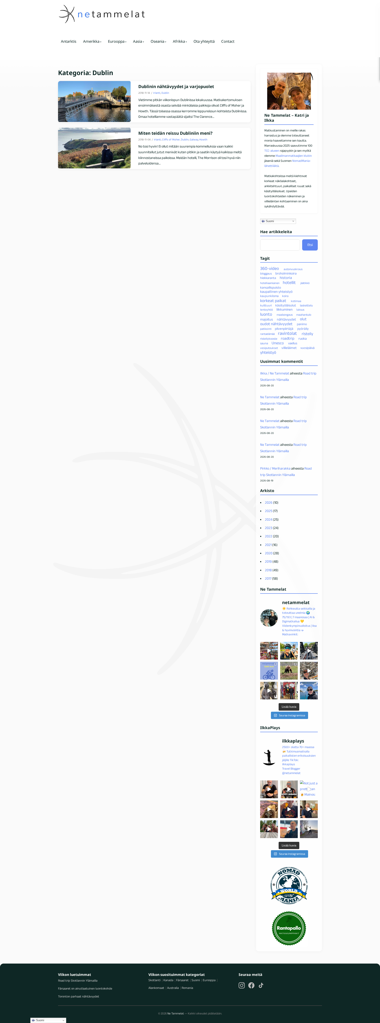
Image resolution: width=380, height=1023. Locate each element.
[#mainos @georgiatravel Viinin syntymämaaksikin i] (269, 829)
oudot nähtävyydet (276, 324)
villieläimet (289, 348)
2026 (268, 502)
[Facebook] (251, 985)
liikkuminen (284, 309)
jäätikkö (305, 283)
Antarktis (68, 41)
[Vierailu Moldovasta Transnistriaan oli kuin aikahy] (269, 691)
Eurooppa (116, 41)
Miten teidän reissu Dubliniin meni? (175, 133)
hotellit (289, 282)
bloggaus (266, 273)
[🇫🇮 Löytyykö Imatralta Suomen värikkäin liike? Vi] (269, 651)
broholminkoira (286, 273)
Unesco (278, 343)
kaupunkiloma (269, 296)
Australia (173, 988)
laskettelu (306, 305)
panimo (302, 324)
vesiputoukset (269, 348)
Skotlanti (154, 980)
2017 (268, 578)
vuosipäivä (307, 348)
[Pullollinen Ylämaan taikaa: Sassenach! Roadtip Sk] (269, 789)
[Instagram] (242, 985)
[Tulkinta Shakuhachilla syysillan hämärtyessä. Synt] (309, 829)
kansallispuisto (270, 287)
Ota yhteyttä (204, 41)
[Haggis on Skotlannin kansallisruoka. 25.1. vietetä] (269, 809)
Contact (227, 41)
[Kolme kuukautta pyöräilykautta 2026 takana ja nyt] (269, 671)
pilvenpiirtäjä (284, 328)
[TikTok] (261, 985)
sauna (264, 343)
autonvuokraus (293, 269)
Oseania (157, 41)
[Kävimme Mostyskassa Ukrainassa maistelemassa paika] (309, 809)
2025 (268, 511)
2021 (268, 545)
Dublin (165, 92)
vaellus (292, 343)
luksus (300, 309)
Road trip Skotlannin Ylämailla (77, 980)
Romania (187, 988)
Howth (203, 139)
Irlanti (156, 92)
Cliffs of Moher (171, 139)
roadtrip (287, 338)
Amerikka (91, 41)
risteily (307, 333)
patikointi (266, 328)
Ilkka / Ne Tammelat (274, 373)
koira (285, 296)
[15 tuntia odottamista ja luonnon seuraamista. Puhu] (289, 671)
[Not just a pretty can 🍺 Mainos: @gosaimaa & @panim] (309, 789)
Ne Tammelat (270, 397)
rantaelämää (267, 333)
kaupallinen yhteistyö (276, 291)
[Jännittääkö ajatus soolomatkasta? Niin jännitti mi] (309, 671)
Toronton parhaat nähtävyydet (78, 996)
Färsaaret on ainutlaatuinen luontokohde (85, 988)
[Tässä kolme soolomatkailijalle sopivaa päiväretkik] (309, 651)
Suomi (269, 221)
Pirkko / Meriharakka (275, 468)
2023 (268, 528)
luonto (266, 314)
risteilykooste (268, 338)
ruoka (302, 338)
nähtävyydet (286, 319)
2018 (268, 570)
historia (286, 278)
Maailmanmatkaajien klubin (294, 155)
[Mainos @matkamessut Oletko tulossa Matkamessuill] (289, 829)
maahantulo (303, 314)
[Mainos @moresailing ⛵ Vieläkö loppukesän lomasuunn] (309, 691)
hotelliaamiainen (270, 283)
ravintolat (287, 333)
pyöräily (303, 328)
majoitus (266, 319)
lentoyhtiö (266, 309)
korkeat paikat (273, 300)
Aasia (137, 41)
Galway (194, 139)
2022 (268, 536)
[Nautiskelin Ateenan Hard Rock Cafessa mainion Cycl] (289, 809)
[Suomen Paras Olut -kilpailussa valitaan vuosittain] (289, 789)
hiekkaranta (268, 278)
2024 (268, 519)
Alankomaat (156, 988)
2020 (268, 553)
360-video (269, 268)
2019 (268, 561)
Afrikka (179, 41)
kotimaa (296, 301)
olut (303, 319)
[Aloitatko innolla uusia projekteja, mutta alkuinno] (289, 651)
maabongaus (285, 314)
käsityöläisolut (285, 305)
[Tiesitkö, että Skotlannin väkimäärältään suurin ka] (289, 691)
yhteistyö (268, 352)
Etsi (310, 245)
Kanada (168, 980)
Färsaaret (182, 980)
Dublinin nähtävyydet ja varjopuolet (176, 86)
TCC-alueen (271, 150)
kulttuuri (266, 305)
